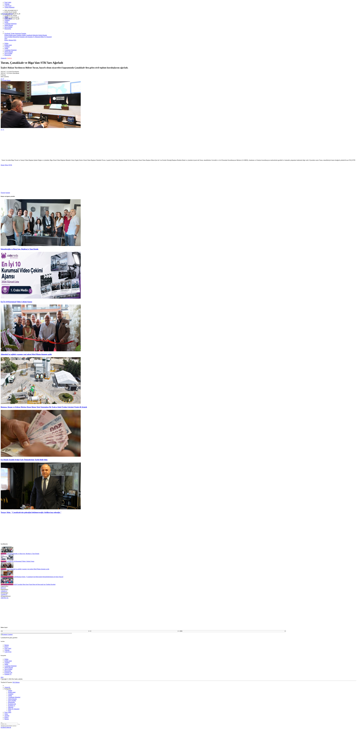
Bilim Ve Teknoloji (46, 37)
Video (6, 714)
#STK (10, 165)
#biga (6, 165)
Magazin (37, 37)
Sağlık (6, 22)
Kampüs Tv (31, 37)
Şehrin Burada (8, 25)
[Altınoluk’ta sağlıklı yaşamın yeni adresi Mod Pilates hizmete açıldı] (41, 351)
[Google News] (5, 80)
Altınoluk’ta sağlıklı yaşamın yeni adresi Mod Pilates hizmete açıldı (26, 354)
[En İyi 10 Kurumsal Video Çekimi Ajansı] (41, 298)
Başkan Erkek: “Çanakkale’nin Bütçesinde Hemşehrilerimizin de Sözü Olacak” (38, 577)
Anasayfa (3, 58)
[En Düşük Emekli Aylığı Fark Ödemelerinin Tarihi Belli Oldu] (41, 456)
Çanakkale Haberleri (10, 23)
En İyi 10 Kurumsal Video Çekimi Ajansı (16, 302)
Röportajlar (7, 28)
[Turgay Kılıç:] (41, 509)
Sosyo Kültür (8, 27)
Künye (6, 40)
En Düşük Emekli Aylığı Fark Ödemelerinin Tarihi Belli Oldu (24, 460)
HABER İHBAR (6, 727)
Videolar (6, 4)
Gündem (7, 20)
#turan (2, 165)
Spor (5, 38)
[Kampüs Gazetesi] (7, 14)
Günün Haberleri (9, 7)
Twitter (13, 33)
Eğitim (6, 17)
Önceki (3, 192)
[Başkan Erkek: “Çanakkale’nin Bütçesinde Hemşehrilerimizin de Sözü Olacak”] (7, 575)
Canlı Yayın (7, 5)
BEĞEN (3, 588)
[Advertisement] (56, 145)
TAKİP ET (4, 591)
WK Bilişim (16, 682)
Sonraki (7, 192)
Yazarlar (6, 715)
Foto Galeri (7, 2)
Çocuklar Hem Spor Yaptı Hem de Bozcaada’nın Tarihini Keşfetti (34, 584)
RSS (14, 40)
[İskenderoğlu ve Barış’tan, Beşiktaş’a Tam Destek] (41, 245)
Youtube (23, 33)
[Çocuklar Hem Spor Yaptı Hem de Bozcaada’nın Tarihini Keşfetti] (7, 583)
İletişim (11, 40)
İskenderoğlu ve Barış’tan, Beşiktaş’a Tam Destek (19, 249)
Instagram (18, 33)
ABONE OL (4, 598)
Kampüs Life (23, 37)
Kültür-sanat (8, 18)
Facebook (7, 33)
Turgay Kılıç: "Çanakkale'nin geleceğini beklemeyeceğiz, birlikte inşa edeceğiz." (31, 512)
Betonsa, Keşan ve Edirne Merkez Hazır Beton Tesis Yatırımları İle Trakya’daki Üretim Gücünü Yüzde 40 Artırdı (44, 407)
